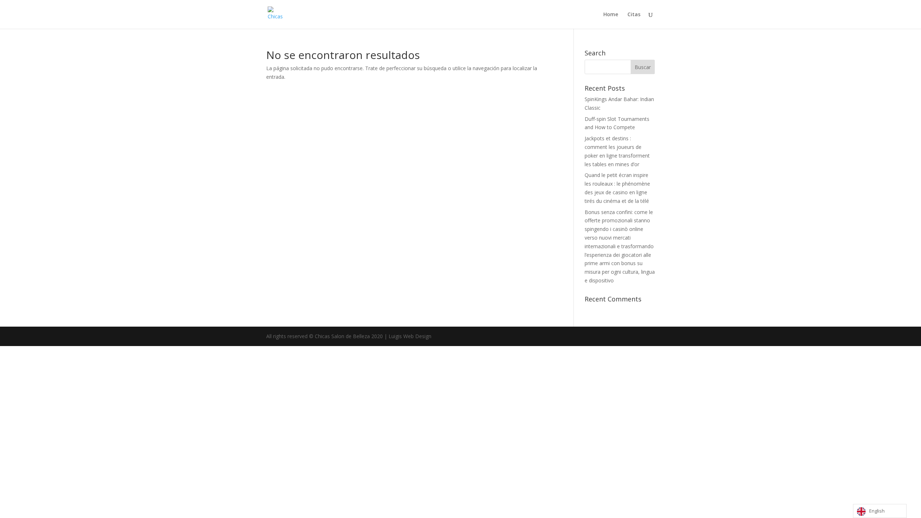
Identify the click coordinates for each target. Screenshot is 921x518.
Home (610, 15)
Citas (633, 15)
